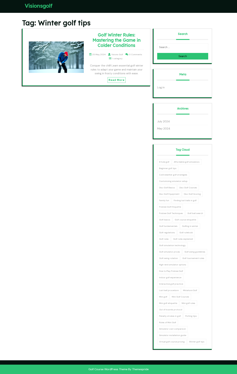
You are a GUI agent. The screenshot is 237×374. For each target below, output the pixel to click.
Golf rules (164, 239)
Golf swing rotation (168, 258)
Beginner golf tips (167, 168)
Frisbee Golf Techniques (171, 213)
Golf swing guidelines (194, 251)
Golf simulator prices (169, 251)
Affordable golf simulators (187, 162)
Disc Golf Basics (167, 187)
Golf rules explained (183, 239)
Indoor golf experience (170, 277)
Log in (161, 87)
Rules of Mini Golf (167, 322)
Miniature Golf (190, 290)
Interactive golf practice (171, 284)
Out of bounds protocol (170, 309)
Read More (117, 80)
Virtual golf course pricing (172, 341)
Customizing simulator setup (173, 181)
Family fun (164, 200)
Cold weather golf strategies (173, 174)
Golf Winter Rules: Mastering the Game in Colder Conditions (117, 40)
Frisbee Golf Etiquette (170, 206)
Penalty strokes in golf (170, 316)
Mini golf (163, 296)
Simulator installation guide (172, 335)
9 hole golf (164, 162)
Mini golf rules (188, 303)
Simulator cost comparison (172, 328)
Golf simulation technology (172, 245)
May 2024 (163, 128)
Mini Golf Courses (180, 296)
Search (183, 56)
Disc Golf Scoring (192, 194)
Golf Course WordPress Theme (108, 369)
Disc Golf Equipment (169, 194)
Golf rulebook (186, 232)
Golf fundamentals (168, 226)
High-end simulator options (172, 264)
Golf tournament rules (193, 258)
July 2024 (163, 121)
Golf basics (164, 219)
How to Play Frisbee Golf (171, 271)
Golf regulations (167, 232)
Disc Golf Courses (188, 187)
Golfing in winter (190, 226)
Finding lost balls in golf (185, 200)
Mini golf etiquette (168, 303)
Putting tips (191, 316)
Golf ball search (195, 213)
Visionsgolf (38, 5)
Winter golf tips (196, 341)
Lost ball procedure (169, 290)
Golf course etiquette (185, 219)
